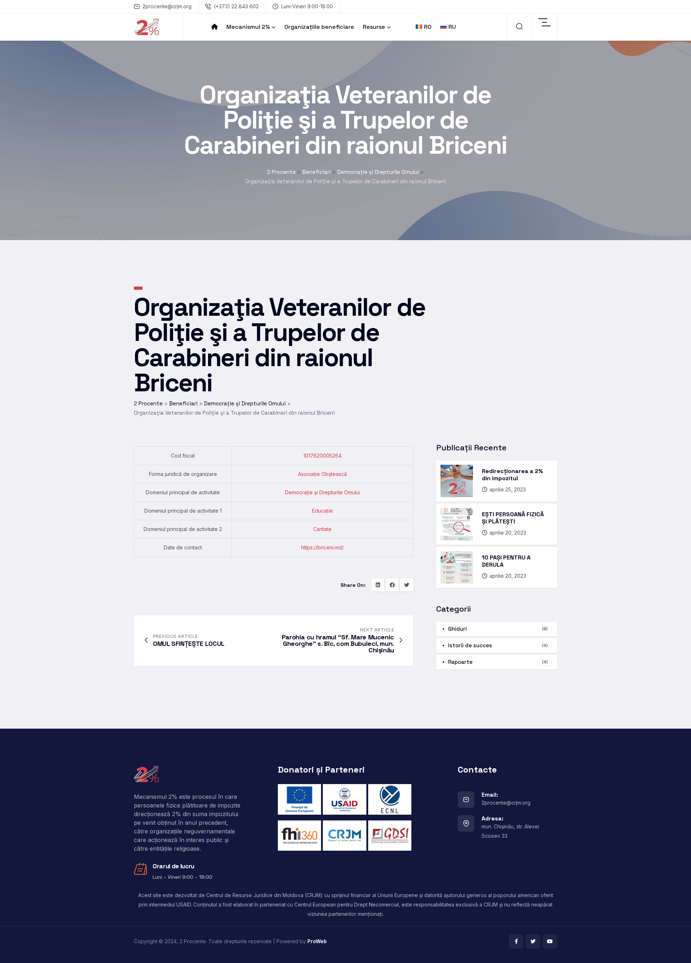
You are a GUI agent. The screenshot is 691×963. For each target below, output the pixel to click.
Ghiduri (498, 628)
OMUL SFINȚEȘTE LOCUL (189, 643)
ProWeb (317, 941)
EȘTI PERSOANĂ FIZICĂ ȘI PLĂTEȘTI (513, 517)
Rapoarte (498, 661)
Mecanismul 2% (248, 27)
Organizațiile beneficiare (319, 27)
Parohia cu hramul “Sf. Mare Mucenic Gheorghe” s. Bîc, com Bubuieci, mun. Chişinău (338, 643)
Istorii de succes (498, 645)
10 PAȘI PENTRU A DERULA (506, 561)
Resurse (374, 27)
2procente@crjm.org (167, 6)
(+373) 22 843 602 (236, 6)
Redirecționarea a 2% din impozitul (512, 474)
